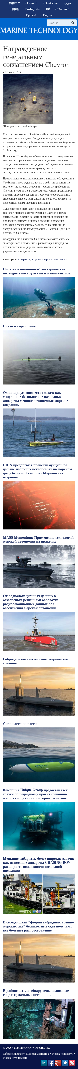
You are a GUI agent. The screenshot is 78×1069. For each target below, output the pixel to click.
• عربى (67, 3)
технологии (60, 259)
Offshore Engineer (13, 1053)
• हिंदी (47, 9)
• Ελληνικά (62, 9)
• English (47, 15)
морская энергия (42, 259)
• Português (32, 9)
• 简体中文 (13, 3)
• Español (31, 3)
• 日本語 (14, 9)
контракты (24, 259)
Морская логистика (37, 1053)
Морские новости (62, 1053)
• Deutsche (50, 3)
